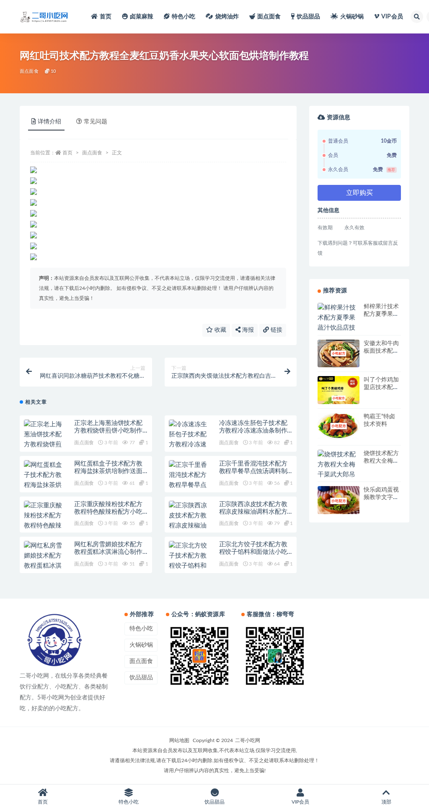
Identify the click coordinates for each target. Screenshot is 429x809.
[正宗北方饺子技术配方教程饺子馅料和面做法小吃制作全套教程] (190, 566)
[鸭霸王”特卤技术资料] (338, 426)
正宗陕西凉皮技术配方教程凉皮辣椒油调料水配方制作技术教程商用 (253, 511)
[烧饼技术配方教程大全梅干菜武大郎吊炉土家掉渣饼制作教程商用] (338, 475)
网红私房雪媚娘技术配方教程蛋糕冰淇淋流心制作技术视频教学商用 (108, 552)
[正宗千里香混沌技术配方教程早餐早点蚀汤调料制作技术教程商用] (190, 485)
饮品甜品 (308, 17)
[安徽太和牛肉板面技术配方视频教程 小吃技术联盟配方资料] (338, 354)
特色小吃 (184, 17)
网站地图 (179, 740)
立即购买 (359, 192)
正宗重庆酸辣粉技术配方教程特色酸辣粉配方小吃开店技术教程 (108, 511)
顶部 (386, 801)
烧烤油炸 (227, 17)
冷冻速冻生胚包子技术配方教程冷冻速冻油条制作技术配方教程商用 (253, 430)
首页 (105, 17)
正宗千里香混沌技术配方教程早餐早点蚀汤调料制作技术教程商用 (253, 471)
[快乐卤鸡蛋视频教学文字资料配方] (338, 501)
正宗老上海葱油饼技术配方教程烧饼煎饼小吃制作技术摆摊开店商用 (108, 430)
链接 (275, 330)
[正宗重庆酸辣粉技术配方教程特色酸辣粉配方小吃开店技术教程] (45, 526)
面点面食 (269, 17)
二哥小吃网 (247, 740)
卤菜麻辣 (142, 17)
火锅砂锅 (352, 17)
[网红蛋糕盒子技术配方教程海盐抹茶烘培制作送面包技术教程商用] (45, 485)
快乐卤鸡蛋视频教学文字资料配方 (381, 497)
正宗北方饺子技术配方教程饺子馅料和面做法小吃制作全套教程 (253, 552)
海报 (247, 330)
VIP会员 (392, 17)
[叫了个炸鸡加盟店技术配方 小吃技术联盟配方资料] (338, 398)
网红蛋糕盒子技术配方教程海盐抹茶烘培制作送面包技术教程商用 (108, 471)
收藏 (219, 330)
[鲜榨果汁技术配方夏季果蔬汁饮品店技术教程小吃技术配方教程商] (338, 328)
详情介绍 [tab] (49, 122)
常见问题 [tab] (95, 122)
